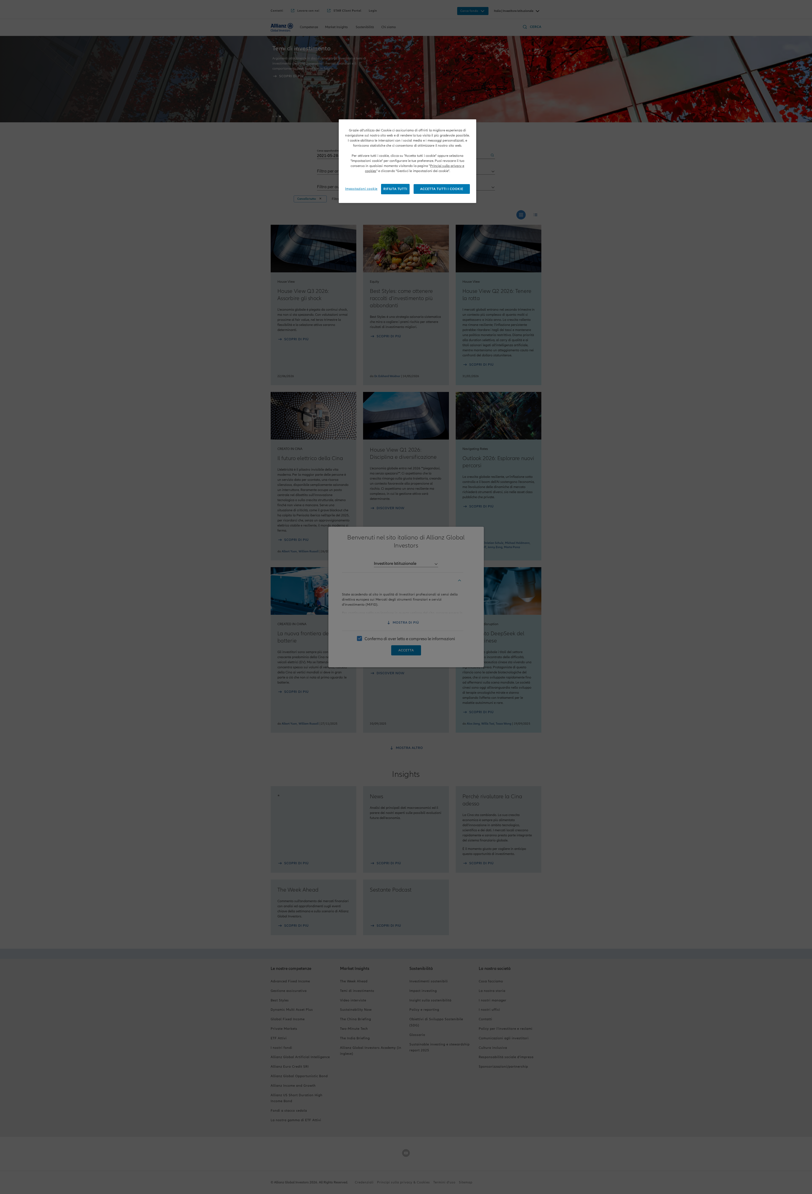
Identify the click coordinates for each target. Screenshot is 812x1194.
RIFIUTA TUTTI (395, 189)
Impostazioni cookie (361, 189)
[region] (407, 161)
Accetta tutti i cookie (441, 189)
